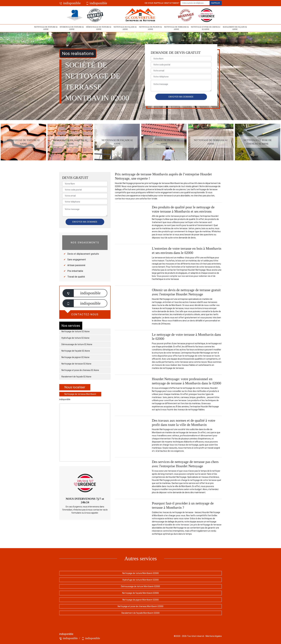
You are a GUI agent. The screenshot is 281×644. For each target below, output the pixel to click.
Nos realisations (78, 53)
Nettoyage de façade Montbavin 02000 (140, 593)
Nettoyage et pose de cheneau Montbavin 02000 (140, 606)
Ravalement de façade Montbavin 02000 (140, 613)
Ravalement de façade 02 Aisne (235, 28)
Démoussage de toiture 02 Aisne (98, 28)
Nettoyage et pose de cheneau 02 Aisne (205, 28)
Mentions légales (214, 636)
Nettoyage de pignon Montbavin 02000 (140, 600)
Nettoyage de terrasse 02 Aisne (176, 28)
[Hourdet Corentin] (140, 15)
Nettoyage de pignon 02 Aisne (150, 28)
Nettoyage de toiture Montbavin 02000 (140, 573)
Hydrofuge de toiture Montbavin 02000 (140, 580)
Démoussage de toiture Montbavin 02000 (140, 586)
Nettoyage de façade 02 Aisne (125, 28)
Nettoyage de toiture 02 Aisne (46, 28)
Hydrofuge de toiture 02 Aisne (72, 28)
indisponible (71, 3)
